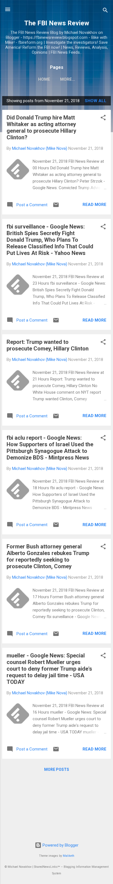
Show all (95, 100)
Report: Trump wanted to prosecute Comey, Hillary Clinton (48, 345)
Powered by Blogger (59, 845)
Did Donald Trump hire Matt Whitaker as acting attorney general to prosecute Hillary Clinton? (41, 127)
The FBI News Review (56, 23)
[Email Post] (56, 206)
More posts (56, 769)
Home (44, 79)
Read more (94, 204)
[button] (103, 118)
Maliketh (68, 856)
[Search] (105, 11)
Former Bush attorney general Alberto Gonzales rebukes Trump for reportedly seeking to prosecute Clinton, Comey (48, 556)
